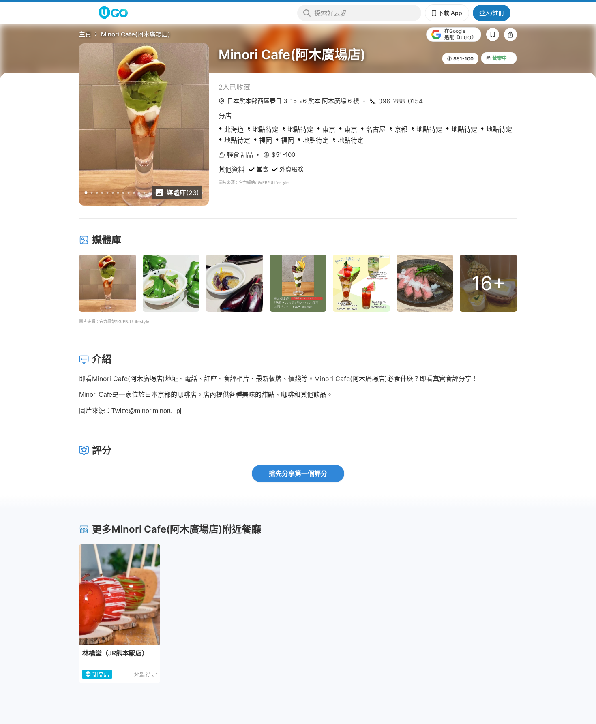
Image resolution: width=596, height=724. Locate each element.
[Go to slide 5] (108, 193)
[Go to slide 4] (102, 193)
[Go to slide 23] (203, 193)
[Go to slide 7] (118, 193)
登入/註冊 (491, 12)
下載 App (450, 12)
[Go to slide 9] (129, 193)
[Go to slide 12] (145, 193)
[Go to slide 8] (123, 193)
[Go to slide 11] (139, 193)
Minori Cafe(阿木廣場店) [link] (135, 34)
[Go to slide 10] (134, 193)
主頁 (85, 34)
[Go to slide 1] (86, 192)
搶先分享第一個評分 (298, 473)
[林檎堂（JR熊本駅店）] (119, 594)
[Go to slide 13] (150, 193)
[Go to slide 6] (113, 193)
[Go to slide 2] (92, 193)
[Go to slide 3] (97, 193)
